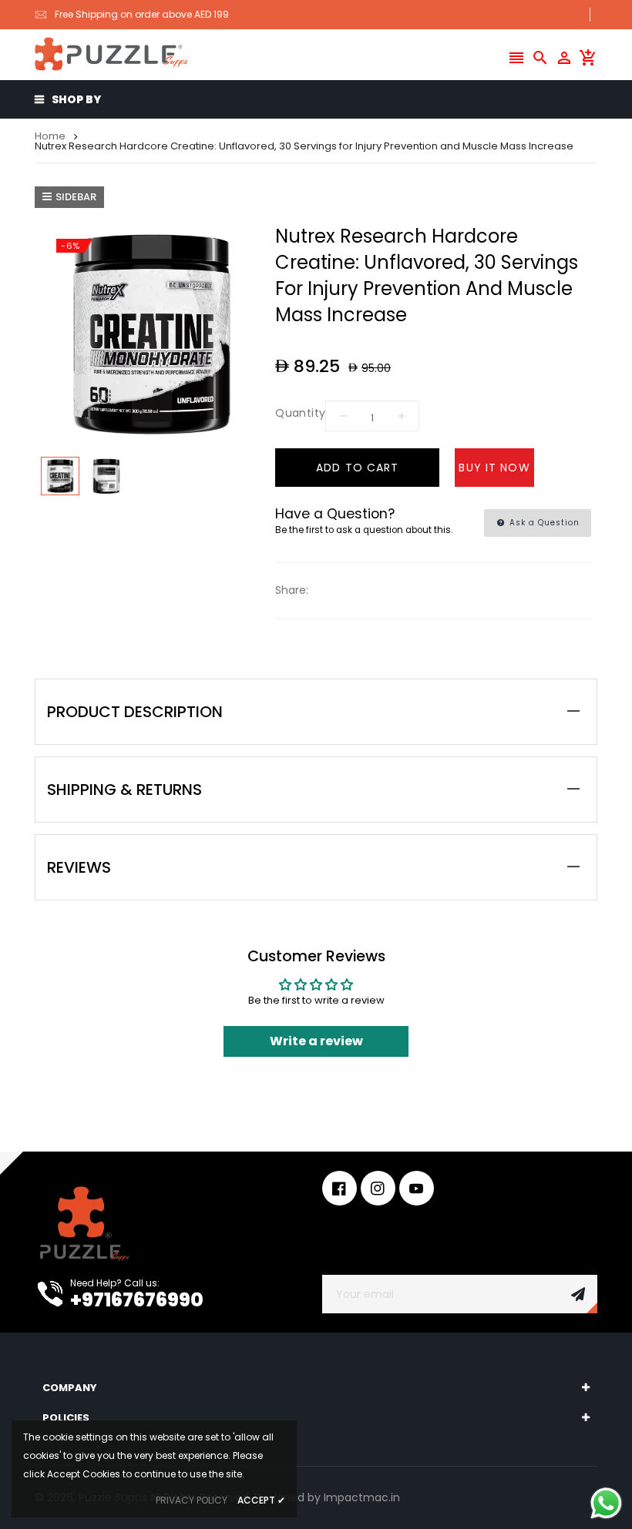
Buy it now (494, 467)
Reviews (79, 867)
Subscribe (578, 1294)
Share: (291, 590)
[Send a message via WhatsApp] (606, 1503)
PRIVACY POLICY (191, 1500)
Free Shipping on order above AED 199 (142, 14)
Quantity (300, 413)
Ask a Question (543, 522)
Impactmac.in (362, 1497)
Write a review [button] (316, 1041)
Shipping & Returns (124, 789)
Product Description (135, 712)
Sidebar (75, 196)
